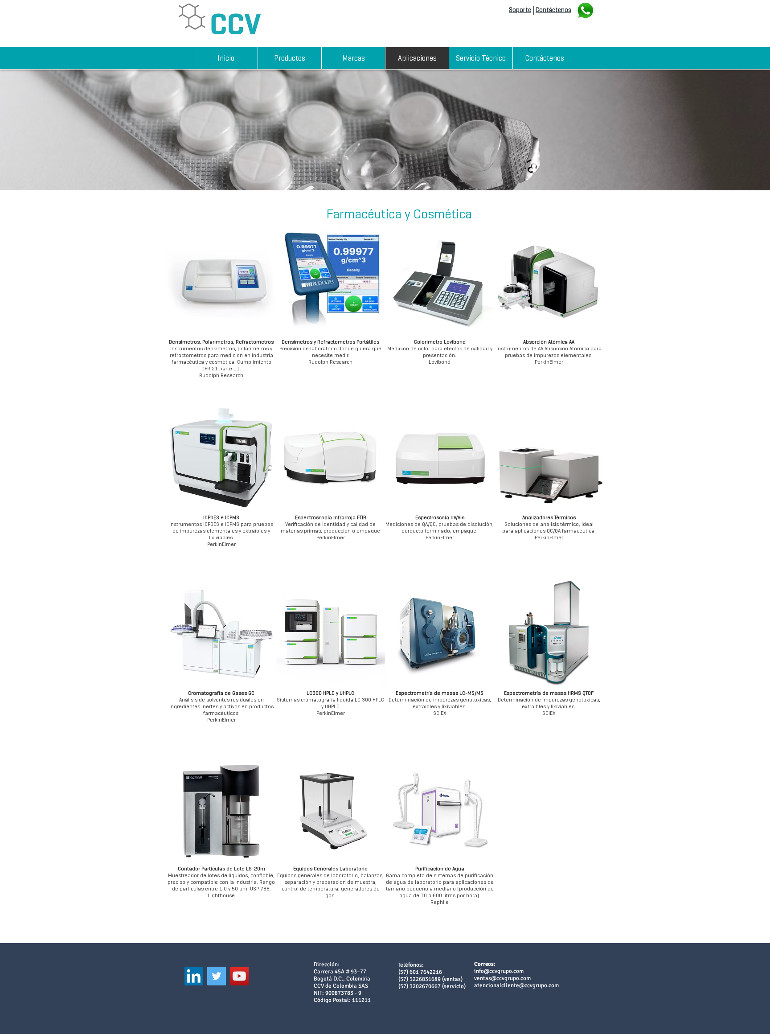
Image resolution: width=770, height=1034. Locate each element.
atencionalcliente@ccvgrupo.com (516, 985)
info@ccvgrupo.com (499, 971)
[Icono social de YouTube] (239, 976)
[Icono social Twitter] (216, 976)
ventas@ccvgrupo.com (502, 978)
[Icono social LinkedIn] (193, 976)
